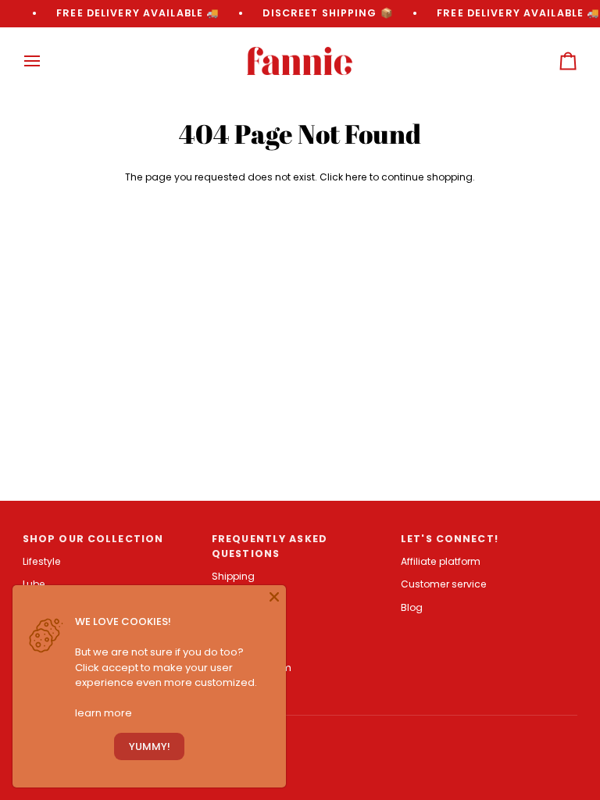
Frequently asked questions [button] (269, 546)
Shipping (233, 576)
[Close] (274, 597)
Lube (34, 584)
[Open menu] (46, 61)
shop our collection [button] (93, 538)
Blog (412, 607)
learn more (103, 712)
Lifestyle (42, 561)
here (356, 177)
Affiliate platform (440, 561)
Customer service (444, 584)
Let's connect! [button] (449, 538)
